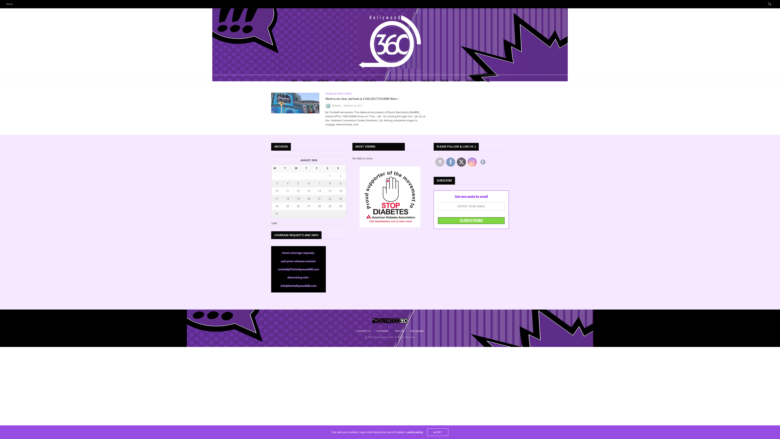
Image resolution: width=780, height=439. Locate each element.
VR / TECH (341, 80)
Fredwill (336, 105)
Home (9, 3)
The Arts (369, 80)
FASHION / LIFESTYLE (399, 80)
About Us (473, 80)
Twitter (399, 331)
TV (355, 80)
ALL (400, 146)
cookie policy (414, 432)
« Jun (274, 223)
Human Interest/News (338, 94)
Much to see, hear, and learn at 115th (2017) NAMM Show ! (362, 99)
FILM (294, 80)
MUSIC (307, 80)
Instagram (417, 331)
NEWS (444, 80)
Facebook (383, 331)
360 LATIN (428, 80)
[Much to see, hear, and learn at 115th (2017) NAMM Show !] (295, 103)
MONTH (392, 146)
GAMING (322, 80)
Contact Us (364, 331)
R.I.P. (457, 80)
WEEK (383, 146)
